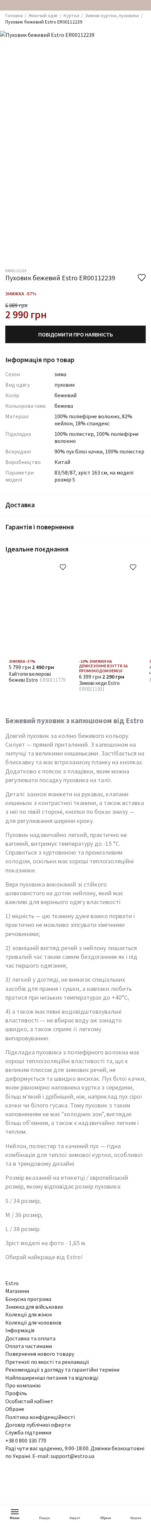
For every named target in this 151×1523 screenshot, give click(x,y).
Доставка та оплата (30, 1338)
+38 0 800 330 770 (25, 1440)
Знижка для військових (34, 1306)
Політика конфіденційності (40, 1416)
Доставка (20, 504)
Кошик (135, 1518)
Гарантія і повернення (39, 526)
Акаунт (75, 1518)
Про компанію (23, 1385)
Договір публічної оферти (38, 1424)
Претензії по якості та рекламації (47, 1361)
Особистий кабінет (29, 1401)
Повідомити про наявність (75, 334)
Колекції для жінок (28, 1314)
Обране (105, 1518)
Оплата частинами (28, 1345)
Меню (15, 1518)
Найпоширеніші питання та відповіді (51, 1377)
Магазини (17, 1290)
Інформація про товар (39, 359)
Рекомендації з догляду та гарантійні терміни (62, 1369)
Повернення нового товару (39, 1353)
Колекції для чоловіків (33, 1322)
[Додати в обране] (62, 567)
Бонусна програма (28, 1298)
